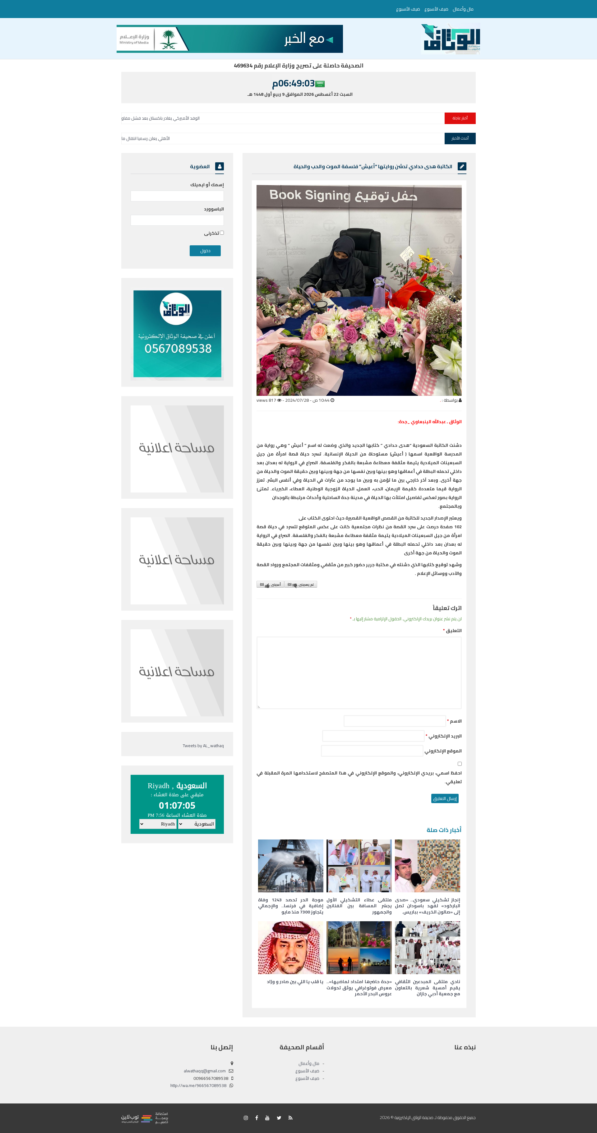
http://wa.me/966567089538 (198, 1085)
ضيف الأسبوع (436, 9)
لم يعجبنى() (301, 584)
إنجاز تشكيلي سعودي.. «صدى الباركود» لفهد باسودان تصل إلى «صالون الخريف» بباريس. (427, 906)
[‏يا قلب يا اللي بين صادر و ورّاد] (290, 947)
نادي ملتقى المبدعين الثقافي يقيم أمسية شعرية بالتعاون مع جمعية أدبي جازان (427, 988)
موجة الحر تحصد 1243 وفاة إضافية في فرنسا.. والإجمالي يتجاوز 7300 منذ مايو (290, 906)
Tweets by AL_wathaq (203, 746)
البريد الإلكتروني (444, 736)
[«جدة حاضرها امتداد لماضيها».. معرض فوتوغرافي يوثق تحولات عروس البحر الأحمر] (359, 947)
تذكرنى (212, 233)
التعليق (452, 631)
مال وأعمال (463, 9)
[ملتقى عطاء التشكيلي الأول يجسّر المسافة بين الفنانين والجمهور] (359, 865)
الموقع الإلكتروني (443, 751)
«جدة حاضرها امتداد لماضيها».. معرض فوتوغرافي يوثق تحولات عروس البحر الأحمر (359, 988)
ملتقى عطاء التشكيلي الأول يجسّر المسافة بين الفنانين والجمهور (359, 906)
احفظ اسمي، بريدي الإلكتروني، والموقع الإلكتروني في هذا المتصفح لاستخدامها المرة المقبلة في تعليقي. (359, 777)
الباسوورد (214, 209)
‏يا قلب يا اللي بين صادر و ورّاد (295, 982)
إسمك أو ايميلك (207, 185)
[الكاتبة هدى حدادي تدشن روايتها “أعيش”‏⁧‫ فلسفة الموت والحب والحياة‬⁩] (359, 290)
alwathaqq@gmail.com (205, 1071)
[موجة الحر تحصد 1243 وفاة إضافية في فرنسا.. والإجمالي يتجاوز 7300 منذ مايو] (290, 865)
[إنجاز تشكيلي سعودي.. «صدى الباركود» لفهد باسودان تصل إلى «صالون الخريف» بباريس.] (427, 865)
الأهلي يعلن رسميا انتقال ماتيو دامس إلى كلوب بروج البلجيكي (191, 138)
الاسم (454, 721)
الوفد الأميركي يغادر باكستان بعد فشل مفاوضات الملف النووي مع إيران (218, 118)
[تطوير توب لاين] (144, 1118)
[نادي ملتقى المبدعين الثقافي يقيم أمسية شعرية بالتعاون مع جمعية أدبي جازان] (427, 947)
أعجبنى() (270, 584)
